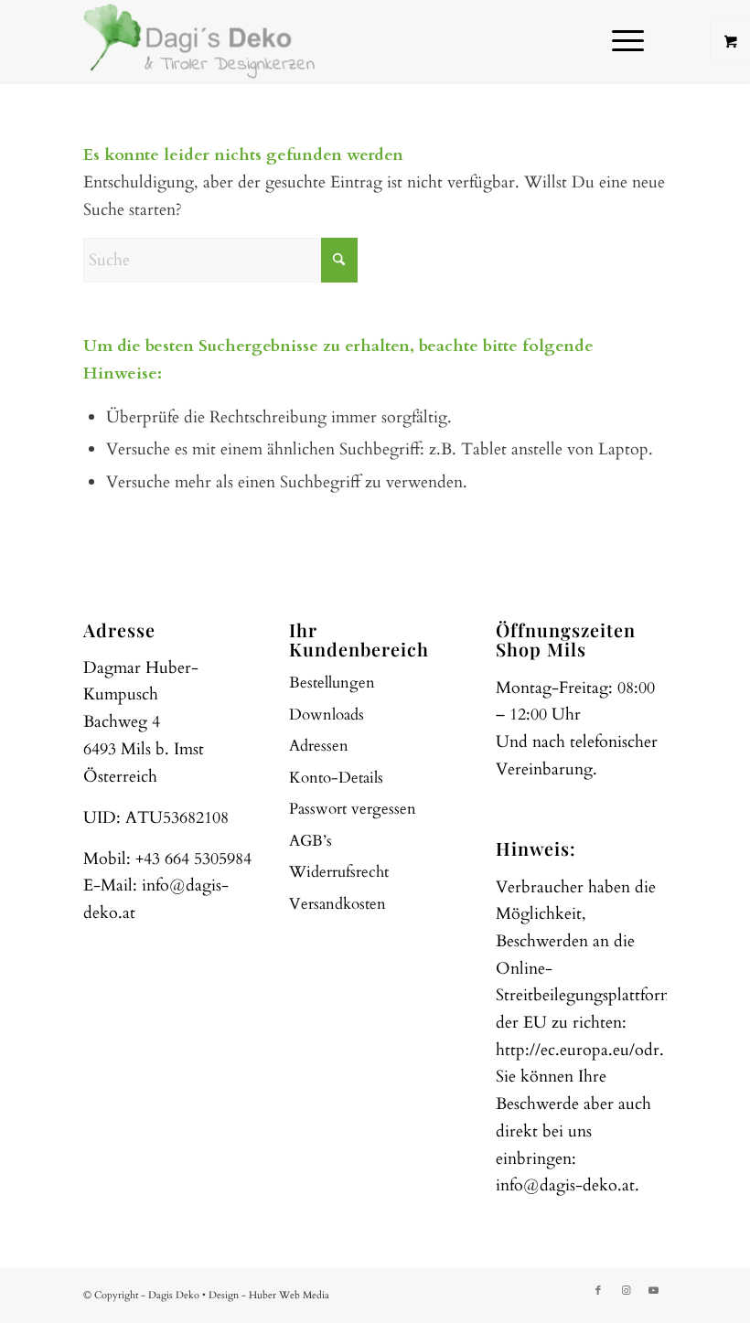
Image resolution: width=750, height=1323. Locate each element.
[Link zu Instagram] (625, 1291)
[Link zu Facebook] (598, 1291)
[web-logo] (199, 41)
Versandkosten (337, 903)
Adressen (318, 745)
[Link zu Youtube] (653, 1291)
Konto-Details (336, 777)
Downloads (326, 714)
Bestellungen (332, 682)
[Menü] (619, 41)
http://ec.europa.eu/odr (577, 1050)
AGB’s (310, 840)
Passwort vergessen (352, 808)
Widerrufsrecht (339, 871)
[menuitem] (630, 41)
